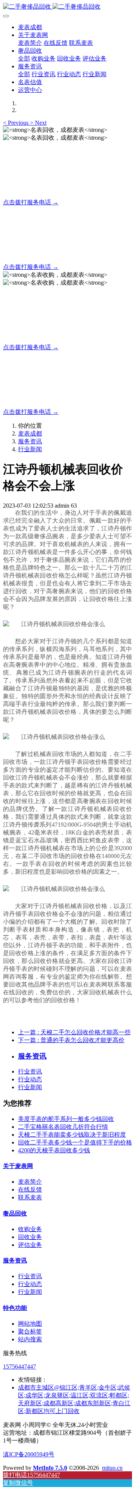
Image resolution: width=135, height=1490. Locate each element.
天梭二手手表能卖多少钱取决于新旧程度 (72, 1134)
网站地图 (30, 1323)
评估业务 (30, 1245)
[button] (16, 123)
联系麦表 (30, 1197)
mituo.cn (112, 1468)
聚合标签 (30, 1331)
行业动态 (30, 1079)
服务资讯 (30, 441)
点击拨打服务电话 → (30, 202)
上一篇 (74, 1032)
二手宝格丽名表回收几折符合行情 (63, 1127)
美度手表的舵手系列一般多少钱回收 (66, 1119)
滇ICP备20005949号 (28, 1454)
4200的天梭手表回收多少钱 (54, 1150)
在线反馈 (30, 1189)
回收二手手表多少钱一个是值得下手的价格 (75, 1142)
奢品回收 (15, 1213)
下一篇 (71, 1040)
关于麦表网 (18, 1166)
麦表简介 (30, 1181)
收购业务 (30, 1229)
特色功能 (15, 1308)
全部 (24, 58)
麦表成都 (30, 27)
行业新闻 (30, 449)
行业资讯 (30, 1071)
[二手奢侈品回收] (67, 7)
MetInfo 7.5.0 (50, 1468)
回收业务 (30, 1237)
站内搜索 (30, 1339)
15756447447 (19, 1366)
